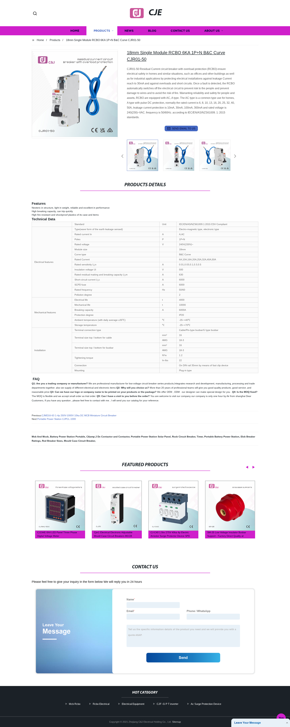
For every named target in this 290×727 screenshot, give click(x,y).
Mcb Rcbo (74, 703)
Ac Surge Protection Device (206, 703)
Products (102, 30)
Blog (152, 30)
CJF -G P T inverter (167, 703)
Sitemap (176, 721)
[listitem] (145, 154)
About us (212, 30)
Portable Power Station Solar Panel (151, 436)
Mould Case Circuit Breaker (79, 440)
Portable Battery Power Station (221, 436)
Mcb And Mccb (40, 436)
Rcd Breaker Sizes (52, 440)
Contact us (180, 30)
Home (74, 30)
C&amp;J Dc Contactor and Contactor (108, 436)
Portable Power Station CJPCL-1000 (56, 419)
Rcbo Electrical (101, 703)
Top (281, 716)
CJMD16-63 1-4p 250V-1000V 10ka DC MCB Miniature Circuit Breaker (79, 415)
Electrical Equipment (133, 703)
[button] (35, 13)
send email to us (183, 128)
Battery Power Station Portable (67, 436)
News (129, 30)
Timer (200, 436)
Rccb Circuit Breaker (183, 436)
